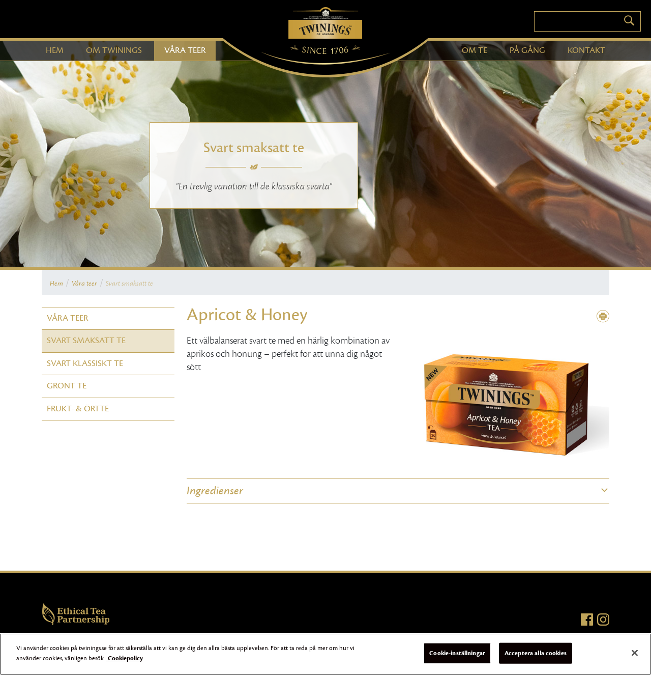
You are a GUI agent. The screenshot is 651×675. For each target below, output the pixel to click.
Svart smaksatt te (86, 340)
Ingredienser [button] (215, 491)
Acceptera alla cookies (536, 653)
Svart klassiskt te (85, 363)
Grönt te (66, 385)
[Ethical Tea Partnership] (76, 613)
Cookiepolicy (124, 658)
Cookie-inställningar (457, 653)
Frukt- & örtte (78, 408)
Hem (56, 283)
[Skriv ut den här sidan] (603, 316)
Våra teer (84, 283)
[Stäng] (635, 652)
